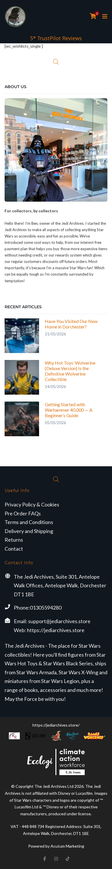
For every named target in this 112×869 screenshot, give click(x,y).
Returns (14, 539)
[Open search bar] (56, 62)
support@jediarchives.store (59, 621)
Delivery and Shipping (29, 531)
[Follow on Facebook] (44, 858)
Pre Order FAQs (23, 513)
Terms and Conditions (29, 522)
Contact (14, 548)
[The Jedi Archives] (15, 16)
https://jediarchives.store (55, 630)
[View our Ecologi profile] (56, 762)
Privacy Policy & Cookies (32, 504)
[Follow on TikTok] (67, 858)
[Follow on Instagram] (56, 858)
